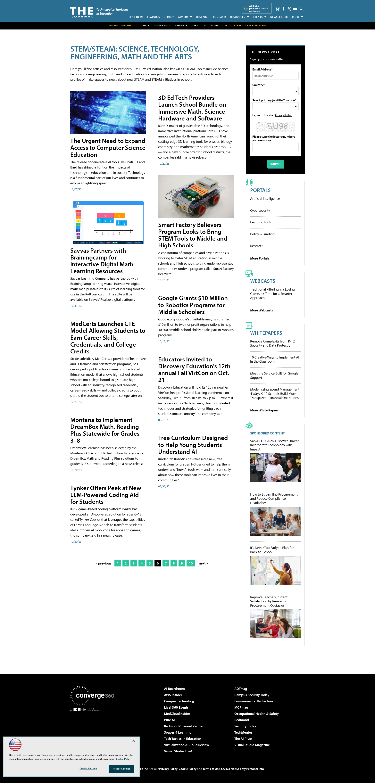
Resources (237, 16)
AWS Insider (173, 695)
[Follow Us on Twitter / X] (289, 9)
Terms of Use (211, 769)
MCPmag (241, 707)
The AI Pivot (243, 738)
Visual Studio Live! (178, 751)
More (296, 16)
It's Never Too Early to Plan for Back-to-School (272, 550)
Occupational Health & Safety (256, 713)
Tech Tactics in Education (182, 738)
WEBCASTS (262, 280)
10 (191, 563)
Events (258, 16)
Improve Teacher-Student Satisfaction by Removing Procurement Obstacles (269, 601)
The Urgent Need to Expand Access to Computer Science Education (108, 147)
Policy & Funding (262, 234)
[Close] (133, 741)
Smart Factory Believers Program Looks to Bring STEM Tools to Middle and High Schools (192, 235)
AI (205, 25)
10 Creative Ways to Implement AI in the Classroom (274, 359)
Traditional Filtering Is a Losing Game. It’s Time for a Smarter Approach (272, 293)
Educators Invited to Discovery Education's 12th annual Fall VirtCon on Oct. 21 (194, 369)
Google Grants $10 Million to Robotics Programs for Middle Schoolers (193, 304)
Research (203, 16)
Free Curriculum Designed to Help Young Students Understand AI (193, 444)
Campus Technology (179, 701)
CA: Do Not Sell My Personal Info (242, 769)
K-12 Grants (162, 25)
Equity (215, 25)
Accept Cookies (121, 768)
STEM (195, 25)
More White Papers (264, 410)
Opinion (169, 16)
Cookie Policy (187, 769)
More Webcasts (261, 310)
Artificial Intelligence (265, 198)
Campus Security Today (251, 695)
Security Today (245, 726)
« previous (103, 563)
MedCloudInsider (177, 713)
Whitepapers (266, 332)
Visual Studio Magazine (252, 745)
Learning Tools (260, 222)
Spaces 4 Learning (177, 732)
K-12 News (136, 16)
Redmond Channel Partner (184, 726)
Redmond (241, 720)
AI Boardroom (174, 688)
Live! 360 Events (176, 707)
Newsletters (279, 16)
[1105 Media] (93, 731)
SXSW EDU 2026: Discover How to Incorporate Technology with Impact (274, 445)
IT (226, 25)
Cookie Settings (88, 768)
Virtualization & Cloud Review (186, 745)
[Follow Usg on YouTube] (295, 9)
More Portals (259, 258)
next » (203, 563)
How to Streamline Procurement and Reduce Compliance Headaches (274, 498)
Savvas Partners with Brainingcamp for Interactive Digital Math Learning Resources (101, 260)
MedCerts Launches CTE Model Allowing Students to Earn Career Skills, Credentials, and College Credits (107, 337)
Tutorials (142, 25)
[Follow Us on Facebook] (283, 9)
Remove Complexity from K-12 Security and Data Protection (272, 343)
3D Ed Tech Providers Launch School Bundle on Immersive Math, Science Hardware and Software (192, 108)
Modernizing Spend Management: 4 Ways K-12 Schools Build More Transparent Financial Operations (275, 393)
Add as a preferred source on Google (258, 8)
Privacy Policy (283, 115)
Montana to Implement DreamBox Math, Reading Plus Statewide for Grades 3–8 (104, 430)
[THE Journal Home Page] (99, 11)
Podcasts (220, 16)
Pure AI (169, 720)
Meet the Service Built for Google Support (274, 375)
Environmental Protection (253, 701)
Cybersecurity (260, 210)
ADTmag (240, 688)
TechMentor (243, 732)
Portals (260, 189)
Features (153, 16)
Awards (183, 16)
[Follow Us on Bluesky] (277, 9)
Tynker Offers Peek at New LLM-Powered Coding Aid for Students (105, 494)
